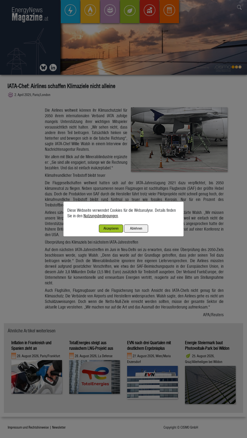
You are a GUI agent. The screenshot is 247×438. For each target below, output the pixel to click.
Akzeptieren (111, 228)
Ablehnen (136, 228)
